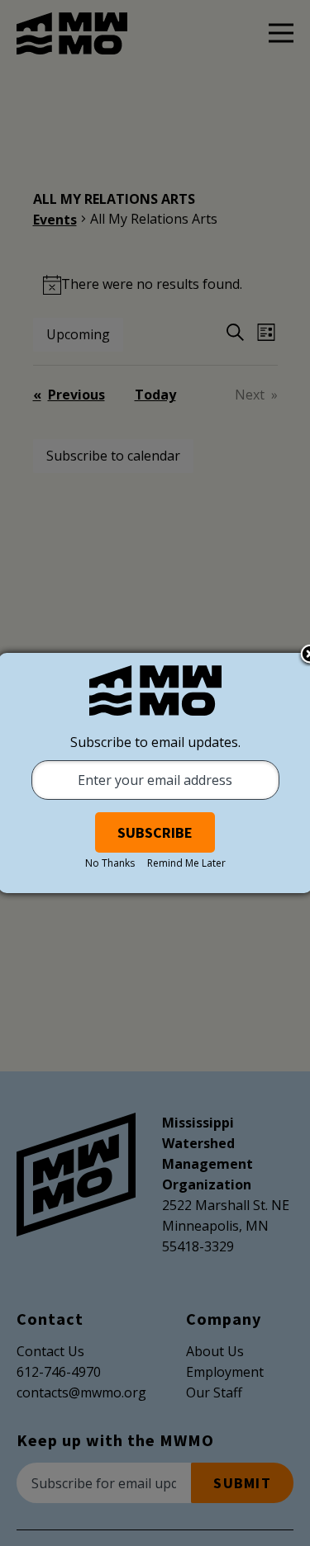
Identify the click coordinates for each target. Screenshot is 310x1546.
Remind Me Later (186, 863)
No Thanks (110, 863)
